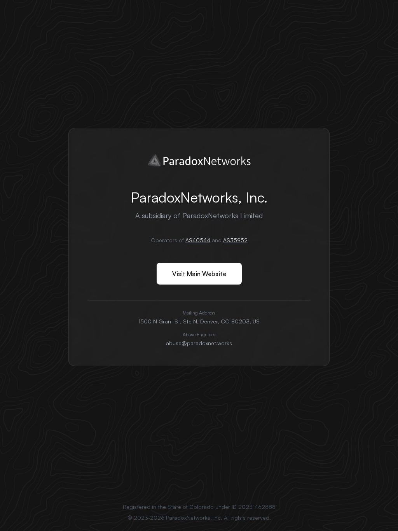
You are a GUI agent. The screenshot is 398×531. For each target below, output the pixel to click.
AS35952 (235, 240)
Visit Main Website (199, 274)
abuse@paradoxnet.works (199, 343)
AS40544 (197, 240)
